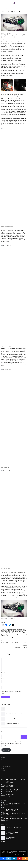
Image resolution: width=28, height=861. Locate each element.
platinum (24, 37)
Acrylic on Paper (7, 766)
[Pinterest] (19, 858)
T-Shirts (3, 770)
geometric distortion (15, 36)
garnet (9, 36)
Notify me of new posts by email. (10, 693)
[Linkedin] (14, 858)
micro (13, 37)
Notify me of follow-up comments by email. (12, 691)
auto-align (15, 34)
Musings (9, 33)
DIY (6, 33)
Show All (3, 841)
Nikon (15, 37)
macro (10, 37)
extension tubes (23, 35)
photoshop (19, 37)
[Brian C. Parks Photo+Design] (14, 2)
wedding (20, 39)
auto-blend (20, 34)
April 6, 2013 (4, 8)
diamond (9, 35)
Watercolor (5, 762)
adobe (11, 34)
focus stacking (4, 36)
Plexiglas (3, 39)
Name (2, 672)
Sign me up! (6, 750)
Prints (2, 768)
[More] (25, 858)
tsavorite (13, 39)
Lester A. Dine (8, 632)
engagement (16, 35)
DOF (12, 35)
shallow (9, 39)
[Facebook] (3, 858)
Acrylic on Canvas (7, 764)
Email (2, 678)
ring (6, 39)
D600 (24, 34)
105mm (8, 34)
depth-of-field (4, 35)
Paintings (3, 760)
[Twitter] (8, 858)
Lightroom (6, 37)
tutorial (16, 39)
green (21, 36)
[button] (7, 85)
